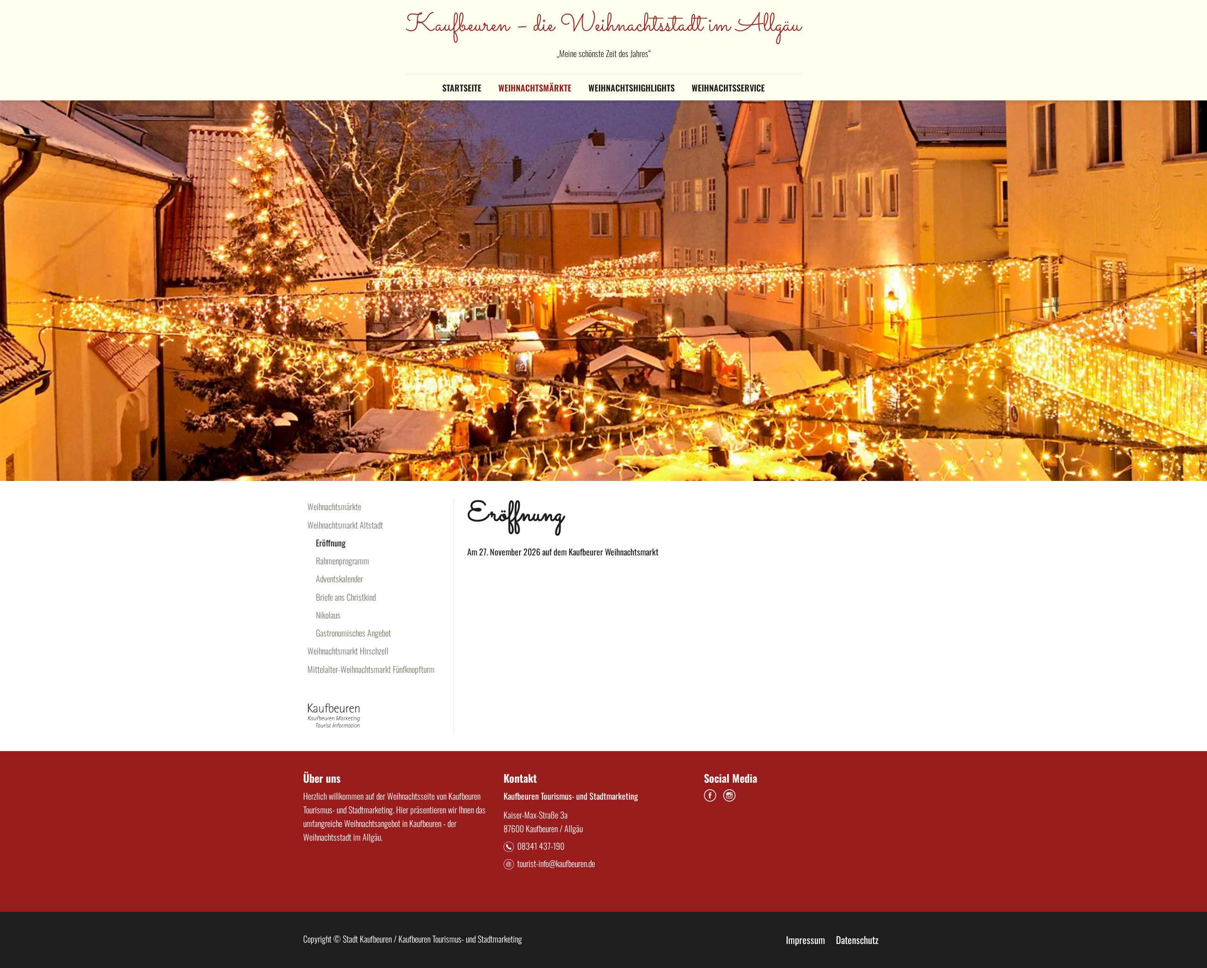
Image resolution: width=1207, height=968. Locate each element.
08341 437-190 (540, 846)
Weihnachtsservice (728, 88)
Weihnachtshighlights (631, 88)
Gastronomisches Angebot (353, 633)
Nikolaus (328, 615)
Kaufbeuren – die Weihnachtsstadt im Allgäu (603, 25)
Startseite (461, 88)
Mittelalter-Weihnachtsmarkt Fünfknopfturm (371, 669)
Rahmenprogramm (342, 560)
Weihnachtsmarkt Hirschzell (348, 651)
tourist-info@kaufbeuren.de (556, 863)
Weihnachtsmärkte (534, 88)
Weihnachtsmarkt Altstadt (345, 525)
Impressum (805, 940)
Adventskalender (339, 578)
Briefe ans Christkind (346, 597)
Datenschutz (857, 940)
